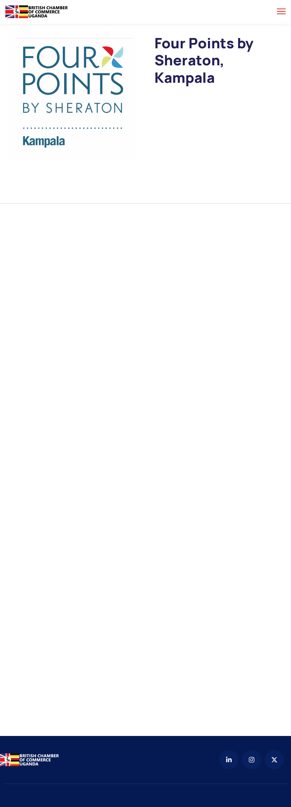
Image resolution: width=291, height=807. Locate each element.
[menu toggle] (281, 11)
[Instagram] (251, 759)
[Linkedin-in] (228, 759)
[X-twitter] (274, 759)
